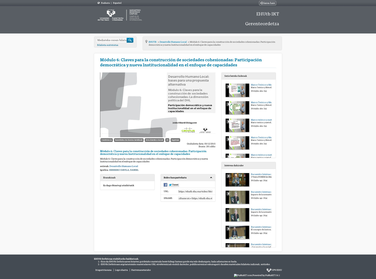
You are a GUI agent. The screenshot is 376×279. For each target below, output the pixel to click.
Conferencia (106, 140)
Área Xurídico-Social (154, 140)
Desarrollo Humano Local (173, 42)
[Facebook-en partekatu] (165, 184)
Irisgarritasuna (103, 270)
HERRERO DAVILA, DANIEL (124, 170)
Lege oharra (121, 270)
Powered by (266, 275)
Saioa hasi (269, 3)
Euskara (105, 3)
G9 (167, 140)
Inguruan (175, 140)
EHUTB (153, 42)
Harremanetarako (141, 270)
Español (117, 3)
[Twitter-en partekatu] (173, 184)
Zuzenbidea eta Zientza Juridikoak (129, 140)
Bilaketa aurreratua (107, 45)
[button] (188, 177)
